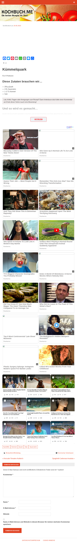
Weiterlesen (38, 119)
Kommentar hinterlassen (65, 453)
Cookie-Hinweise (49, 540)
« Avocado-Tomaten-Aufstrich (12, 458)
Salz (26, 447)
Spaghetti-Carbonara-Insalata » (63, 458)
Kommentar (8, 475)
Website (6, 514)
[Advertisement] (38, 41)
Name (6, 502)
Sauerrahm (33, 447)
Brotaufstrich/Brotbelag (13, 453)
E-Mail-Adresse (9, 508)
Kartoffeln (6, 447)
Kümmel (14, 447)
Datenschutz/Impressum (31, 540)
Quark (21, 447)
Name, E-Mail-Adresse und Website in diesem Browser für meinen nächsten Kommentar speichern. (36, 523)
